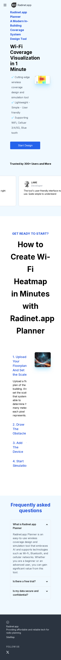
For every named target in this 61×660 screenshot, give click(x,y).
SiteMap (10, 637)
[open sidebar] (5, 5)
